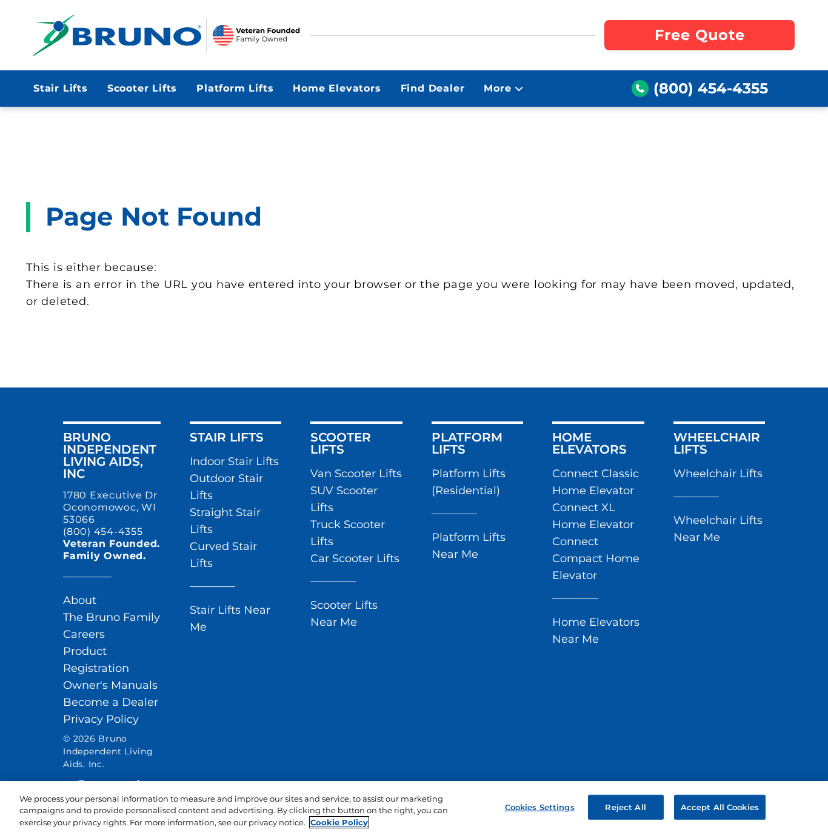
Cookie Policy (339, 822)
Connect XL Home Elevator (593, 516)
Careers (84, 634)
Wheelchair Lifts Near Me (718, 529)
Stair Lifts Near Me (230, 618)
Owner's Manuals (110, 685)
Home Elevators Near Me (595, 630)
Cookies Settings (540, 806)
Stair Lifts (60, 88)
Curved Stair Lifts (223, 555)
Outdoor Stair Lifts (226, 487)
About (79, 600)
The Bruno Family (111, 617)
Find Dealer (433, 88)
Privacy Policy (101, 719)
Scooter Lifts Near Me (344, 614)
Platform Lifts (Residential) (469, 482)
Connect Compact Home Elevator (595, 558)
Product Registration (96, 660)
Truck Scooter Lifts (347, 533)
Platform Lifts (234, 88)
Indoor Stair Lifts (234, 461)
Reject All (625, 806)
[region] (414, 808)
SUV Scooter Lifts (344, 499)
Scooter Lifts (142, 88)
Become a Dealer (110, 702)
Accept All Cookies (720, 806)
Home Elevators (337, 88)
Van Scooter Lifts (356, 473)
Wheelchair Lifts (718, 473)
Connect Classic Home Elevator (595, 482)
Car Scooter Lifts (354, 558)
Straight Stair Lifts (225, 521)
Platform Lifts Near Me (469, 546)
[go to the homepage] (117, 35)
